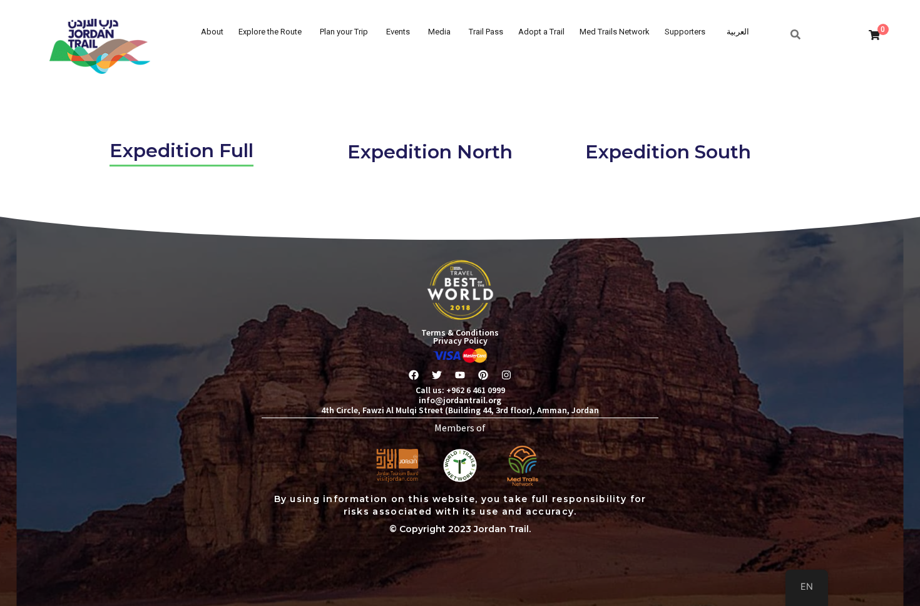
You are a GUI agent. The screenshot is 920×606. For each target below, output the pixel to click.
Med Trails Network (615, 31)
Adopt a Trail (541, 31)
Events (398, 31)
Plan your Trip (344, 31)
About (212, 31)
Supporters (685, 31)
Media (439, 31)
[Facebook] (414, 375)
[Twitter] (437, 375)
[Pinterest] (483, 375)
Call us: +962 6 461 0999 (460, 390)
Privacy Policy (460, 340)
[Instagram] (506, 375)
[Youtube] (460, 375)
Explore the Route (270, 31)
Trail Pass (486, 31)
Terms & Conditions (460, 332)
